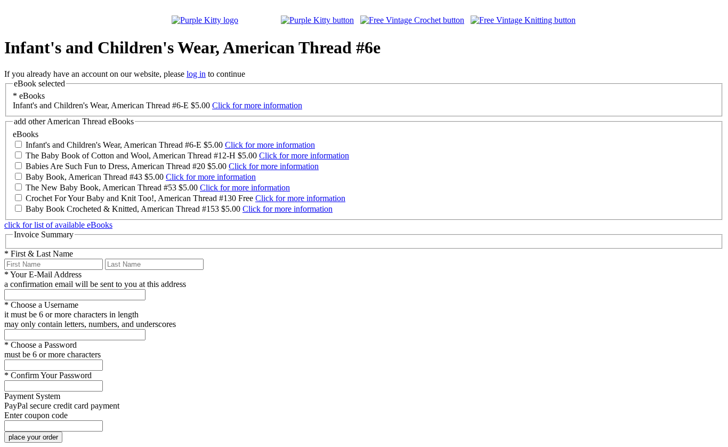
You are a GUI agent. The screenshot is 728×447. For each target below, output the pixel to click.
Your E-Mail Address (43, 274)
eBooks (29, 95)
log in (196, 73)
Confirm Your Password (48, 375)
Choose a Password (40, 344)
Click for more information (257, 105)
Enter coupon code (36, 415)
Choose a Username (41, 304)
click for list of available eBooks (58, 224)
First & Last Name (38, 253)
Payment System (32, 396)
